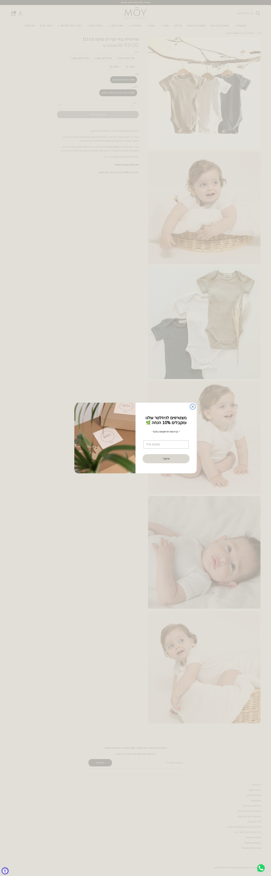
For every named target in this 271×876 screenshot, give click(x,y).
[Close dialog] (192, 406)
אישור (166, 458)
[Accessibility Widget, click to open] (5, 870)
